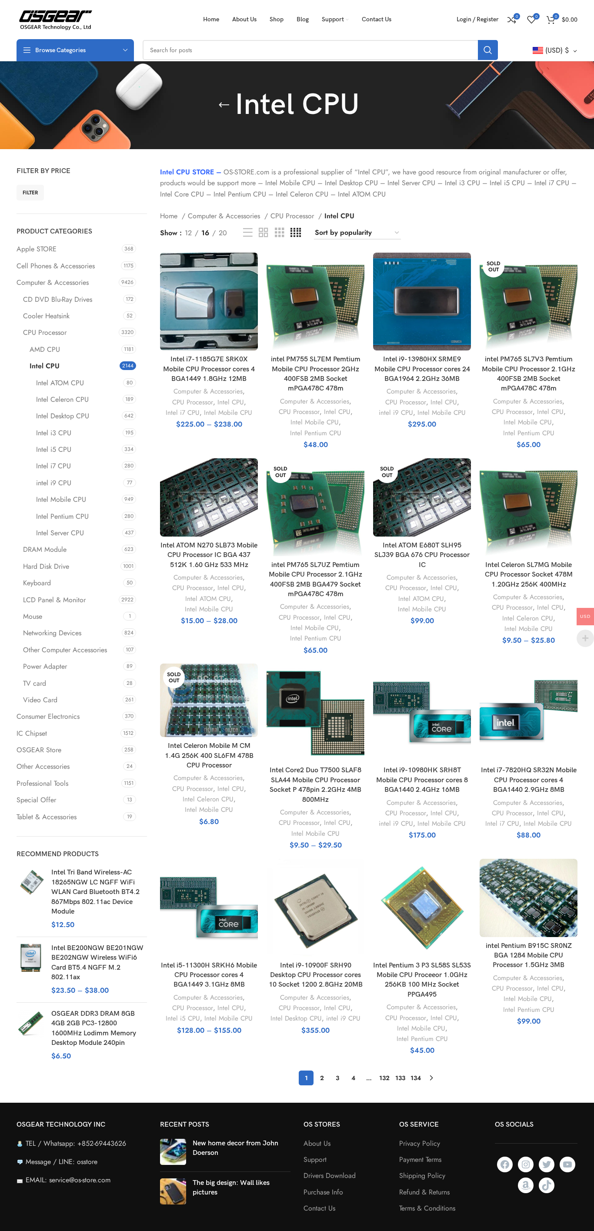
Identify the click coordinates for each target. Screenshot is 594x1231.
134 (415, 1078)
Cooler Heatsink (46, 316)
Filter (30, 193)
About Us (317, 1143)
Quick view (251, 286)
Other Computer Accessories (65, 650)
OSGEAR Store (39, 750)
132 (384, 1078)
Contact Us (319, 1208)
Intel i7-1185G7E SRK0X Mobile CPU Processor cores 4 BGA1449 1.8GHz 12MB (209, 369)
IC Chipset (32, 733)
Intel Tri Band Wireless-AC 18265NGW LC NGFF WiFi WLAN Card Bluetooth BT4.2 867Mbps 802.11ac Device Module (95, 892)
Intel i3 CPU (53, 433)
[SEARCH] (488, 50)
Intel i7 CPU (53, 466)
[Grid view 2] (263, 233)
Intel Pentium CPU (62, 516)
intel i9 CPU (53, 483)
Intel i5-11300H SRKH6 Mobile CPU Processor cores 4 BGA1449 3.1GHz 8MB (209, 975)
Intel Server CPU (60, 533)
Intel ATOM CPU (60, 383)
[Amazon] (526, 1185)
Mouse (32, 616)
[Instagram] (526, 1164)
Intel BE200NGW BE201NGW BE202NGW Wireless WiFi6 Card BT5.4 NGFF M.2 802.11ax (97, 962)
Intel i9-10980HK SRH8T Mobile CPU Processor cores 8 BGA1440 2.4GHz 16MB (422, 780)
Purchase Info (323, 1192)
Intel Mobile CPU (61, 499)
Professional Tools (42, 783)
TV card (34, 683)
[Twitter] (546, 1164)
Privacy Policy (419, 1143)
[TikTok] (546, 1185)
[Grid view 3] (279, 233)
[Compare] (251, 267)
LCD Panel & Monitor (54, 600)
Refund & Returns (424, 1192)
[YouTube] (567, 1164)
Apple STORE (37, 249)
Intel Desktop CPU (62, 416)
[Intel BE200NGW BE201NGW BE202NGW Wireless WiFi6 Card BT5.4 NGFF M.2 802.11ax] (31, 970)
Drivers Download (330, 1176)
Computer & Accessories (53, 282)
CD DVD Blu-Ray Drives (57, 299)
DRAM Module (45, 549)
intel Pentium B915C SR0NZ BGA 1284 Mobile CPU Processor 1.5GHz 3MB (529, 956)
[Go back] (224, 105)
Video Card (40, 700)
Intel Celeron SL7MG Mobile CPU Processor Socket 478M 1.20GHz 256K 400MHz (529, 575)
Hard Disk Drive (46, 566)
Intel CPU (45, 366)
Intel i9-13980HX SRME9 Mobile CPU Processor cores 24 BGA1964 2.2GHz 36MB (422, 369)
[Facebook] (505, 1164)
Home (170, 216)
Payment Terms (420, 1159)
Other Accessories (43, 766)
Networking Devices (52, 633)
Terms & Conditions (427, 1208)
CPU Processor (45, 332)
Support (315, 1159)
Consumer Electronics (48, 716)
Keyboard (37, 583)
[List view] (248, 233)
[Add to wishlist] (251, 306)
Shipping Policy (422, 1176)
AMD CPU (45, 349)
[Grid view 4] (295, 233)
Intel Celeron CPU (62, 399)
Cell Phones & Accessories (56, 266)
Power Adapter (45, 666)
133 (400, 1078)
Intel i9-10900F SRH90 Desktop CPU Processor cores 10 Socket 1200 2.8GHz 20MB (316, 975)
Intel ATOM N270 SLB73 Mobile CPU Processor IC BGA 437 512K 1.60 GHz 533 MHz (208, 555)
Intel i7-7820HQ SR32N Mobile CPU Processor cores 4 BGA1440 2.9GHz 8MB (529, 780)
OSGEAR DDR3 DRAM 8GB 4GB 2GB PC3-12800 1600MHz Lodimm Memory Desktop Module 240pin (93, 1028)
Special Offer (36, 800)
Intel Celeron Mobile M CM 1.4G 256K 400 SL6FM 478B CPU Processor (209, 756)
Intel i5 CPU (53, 449)
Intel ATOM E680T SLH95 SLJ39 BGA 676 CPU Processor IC (422, 555)
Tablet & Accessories (47, 817)
